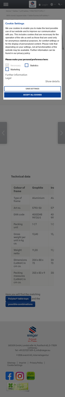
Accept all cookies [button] (32, 95)
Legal (8, 78)
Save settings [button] (32, 89)
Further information (16, 74)
